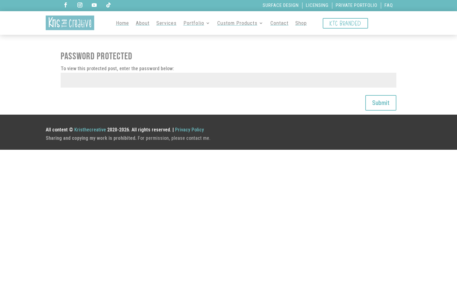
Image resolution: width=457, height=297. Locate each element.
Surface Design (281, 5)
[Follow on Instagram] (80, 5)
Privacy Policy (189, 130)
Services (166, 23)
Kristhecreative (90, 130)
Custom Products (237, 23)
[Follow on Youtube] (94, 5)
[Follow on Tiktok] (108, 5)
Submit (381, 103)
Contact (279, 23)
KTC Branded (345, 23)
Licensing (317, 5)
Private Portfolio (356, 5)
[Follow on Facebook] (66, 5)
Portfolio (193, 23)
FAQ (389, 5)
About (143, 23)
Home (122, 23)
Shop (301, 23)
